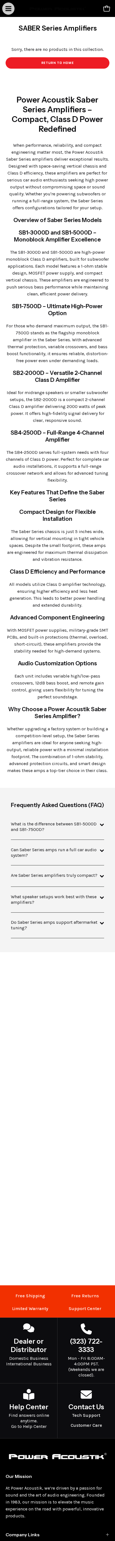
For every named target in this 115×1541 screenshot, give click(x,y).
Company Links (23, 1534)
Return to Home (57, 62)
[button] (94, 9)
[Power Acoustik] (58, 8)
